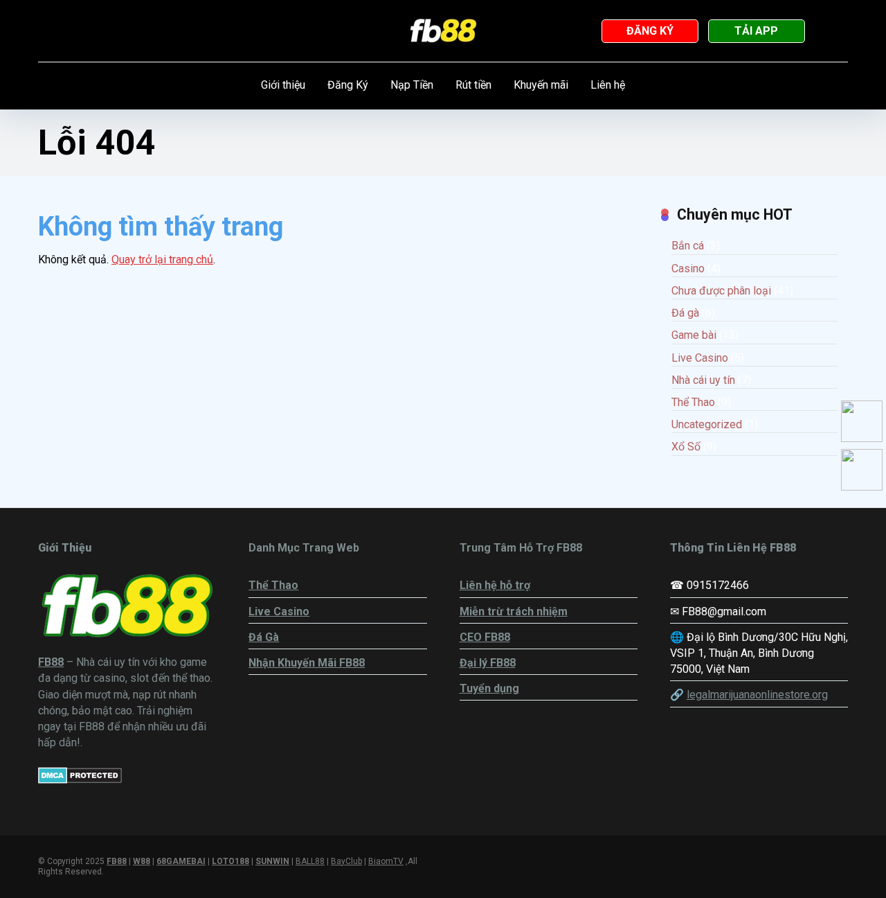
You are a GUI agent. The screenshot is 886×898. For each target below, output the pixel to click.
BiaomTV (386, 861)
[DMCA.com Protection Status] (80, 779)
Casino (688, 268)
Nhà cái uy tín (703, 380)
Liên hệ (607, 84)
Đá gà (685, 312)
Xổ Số (685, 446)
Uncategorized (706, 424)
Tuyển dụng (489, 688)
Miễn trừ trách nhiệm (514, 611)
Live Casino (699, 357)
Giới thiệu (283, 84)
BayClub (346, 861)
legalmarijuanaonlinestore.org (757, 694)
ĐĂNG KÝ (649, 30)
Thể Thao (693, 402)
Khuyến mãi (541, 84)
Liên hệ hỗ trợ (495, 585)
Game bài (693, 335)
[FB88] (443, 31)
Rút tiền (473, 84)
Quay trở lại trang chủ (162, 259)
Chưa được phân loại (721, 290)
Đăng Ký (347, 84)
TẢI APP (756, 30)
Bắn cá (687, 245)
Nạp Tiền (411, 84)
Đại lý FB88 (488, 662)
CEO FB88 (485, 637)
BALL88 (310, 861)
